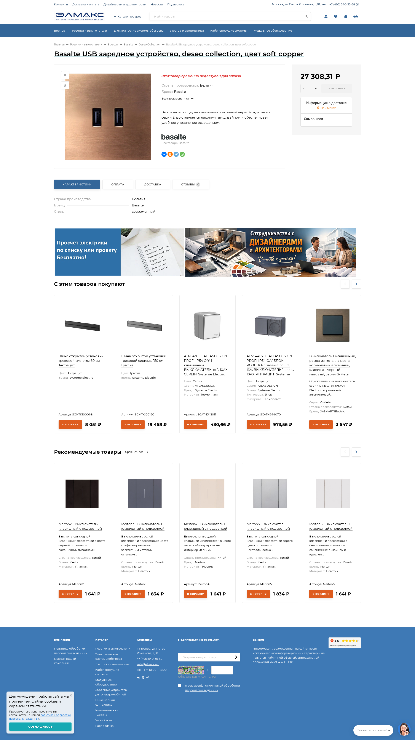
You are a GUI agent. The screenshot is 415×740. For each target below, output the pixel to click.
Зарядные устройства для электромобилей (111, 692)
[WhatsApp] (182, 154)
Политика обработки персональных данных (70, 651)
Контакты (61, 4)
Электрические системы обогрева (108, 656)
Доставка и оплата (85, 4)
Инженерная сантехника (105, 702)
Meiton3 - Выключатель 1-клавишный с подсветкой (142, 526)
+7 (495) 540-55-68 (342, 4)
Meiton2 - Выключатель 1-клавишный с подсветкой (80, 526)
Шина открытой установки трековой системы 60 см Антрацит (81, 360)
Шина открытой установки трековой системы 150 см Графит (143, 360)
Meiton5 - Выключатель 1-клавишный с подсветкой (268, 526)
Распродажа (104, 725)
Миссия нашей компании (65, 661)
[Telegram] (176, 154)
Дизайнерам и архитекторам (125, 4)
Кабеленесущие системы (107, 672)
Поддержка (175, 4)
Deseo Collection (150, 44)
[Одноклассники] (170, 154)
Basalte (128, 44)
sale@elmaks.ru (148, 664)
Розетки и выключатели (86, 44)
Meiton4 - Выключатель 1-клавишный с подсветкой (205, 526)
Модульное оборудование (106, 682)
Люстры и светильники (112, 664)
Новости (157, 4)
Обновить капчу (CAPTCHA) (197, 676)
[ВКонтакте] (164, 154)
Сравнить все (134, 452)
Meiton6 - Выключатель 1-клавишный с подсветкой (331, 526)
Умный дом (103, 720)
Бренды (113, 44)
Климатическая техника (106, 712)
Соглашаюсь (40, 726)
